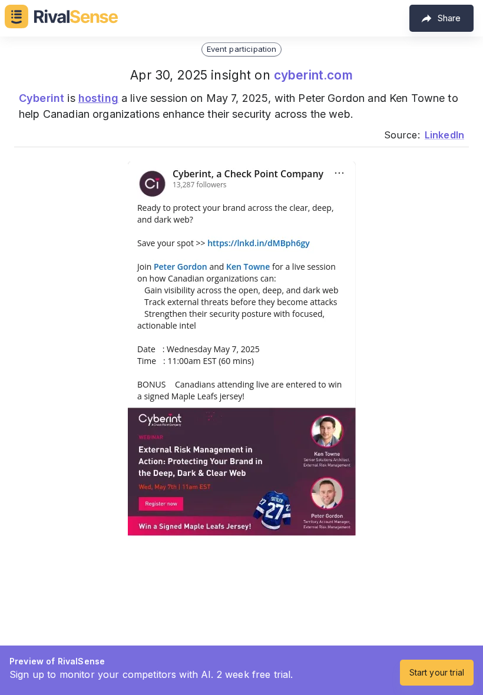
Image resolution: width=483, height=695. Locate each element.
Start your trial (436, 672)
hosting (98, 98)
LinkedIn (444, 135)
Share (449, 18)
